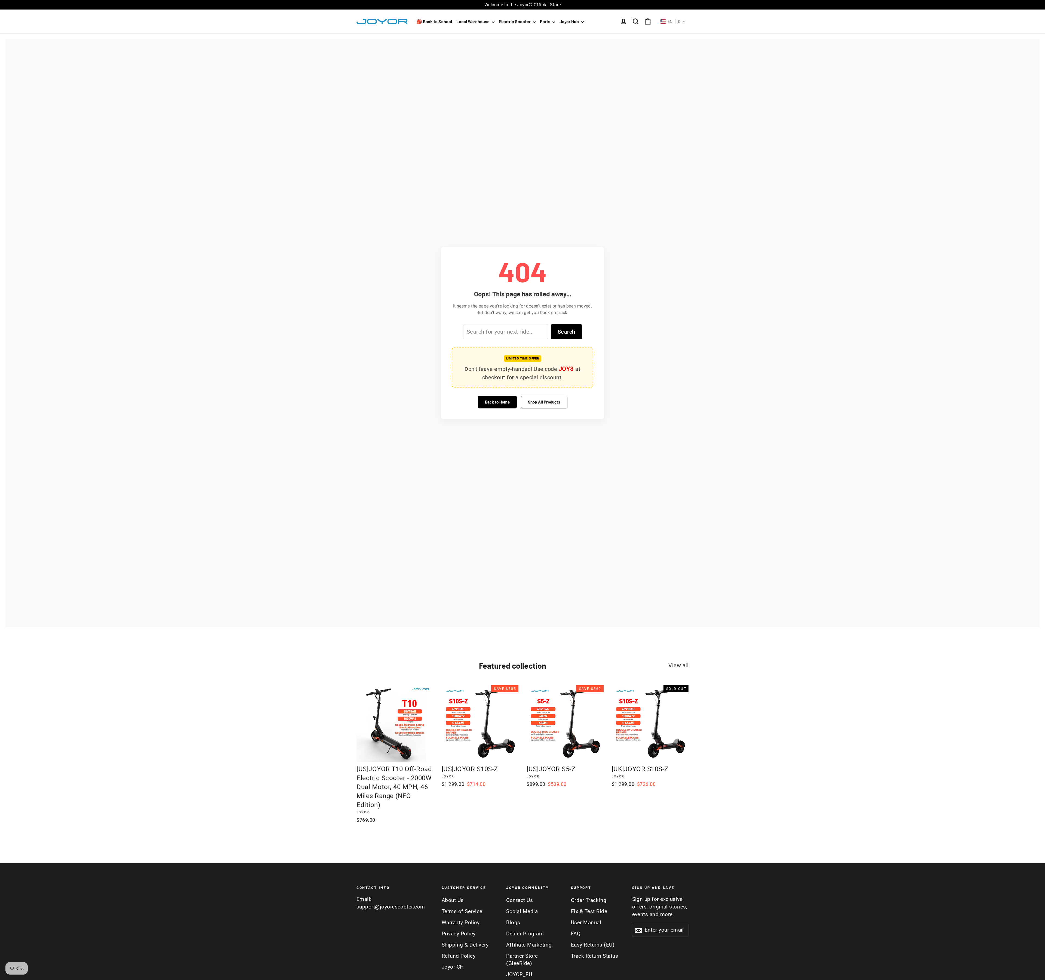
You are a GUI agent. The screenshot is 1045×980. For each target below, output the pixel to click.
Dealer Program (525, 934)
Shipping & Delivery (465, 945)
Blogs (513, 923)
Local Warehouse (473, 21)
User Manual (586, 923)
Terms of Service (462, 911)
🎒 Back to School (434, 21)
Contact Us (519, 900)
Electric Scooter (515, 21)
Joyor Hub (570, 21)
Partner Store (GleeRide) (522, 960)
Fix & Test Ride (589, 911)
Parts (545, 21)
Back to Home (497, 401)
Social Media (522, 911)
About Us (453, 900)
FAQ (576, 934)
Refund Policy (459, 956)
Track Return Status (594, 956)
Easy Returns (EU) (593, 945)
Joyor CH (453, 967)
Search (566, 331)
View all (678, 665)
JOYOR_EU (519, 975)
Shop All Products (544, 401)
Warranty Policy (461, 923)
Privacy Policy (459, 934)
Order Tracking (589, 900)
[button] (673, 21)
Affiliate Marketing (529, 945)
